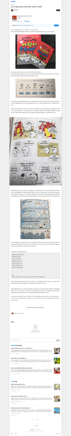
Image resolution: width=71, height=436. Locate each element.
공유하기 (59, 433)
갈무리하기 (56, 433)
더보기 (59, 1)
